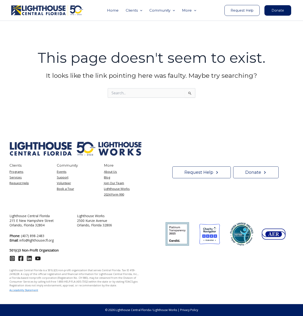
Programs (16, 171)
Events (62, 171)
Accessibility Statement (23, 290)
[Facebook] (21, 258)
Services (15, 177)
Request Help (19, 183)
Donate (278, 10)
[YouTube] (38, 258)
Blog (107, 177)
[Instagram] (12, 258)
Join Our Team (114, 183)
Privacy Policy (189, 310)
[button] (134, 10)
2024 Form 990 (114, 194)
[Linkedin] (29, 258)
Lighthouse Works (117, 189)
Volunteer (64, 183)
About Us (110, 171)
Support (62, 177)
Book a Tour (65, 189)
